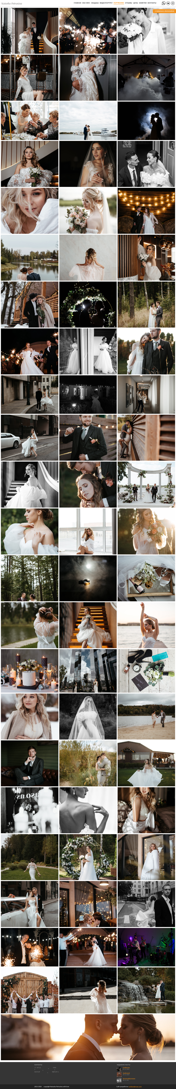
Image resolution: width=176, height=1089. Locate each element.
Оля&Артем (126, 1067)
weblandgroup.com (135, 1087)
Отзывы (128, 3)
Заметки (143, 3)
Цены (135, 3)
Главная (77, 3)
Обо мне (86, 3)
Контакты (152, 3)
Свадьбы (95, 3)
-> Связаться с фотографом (164, 11)
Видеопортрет (106, 3)
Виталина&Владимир (129, 1078)
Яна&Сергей (126, 1073)
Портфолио (119, 3)
